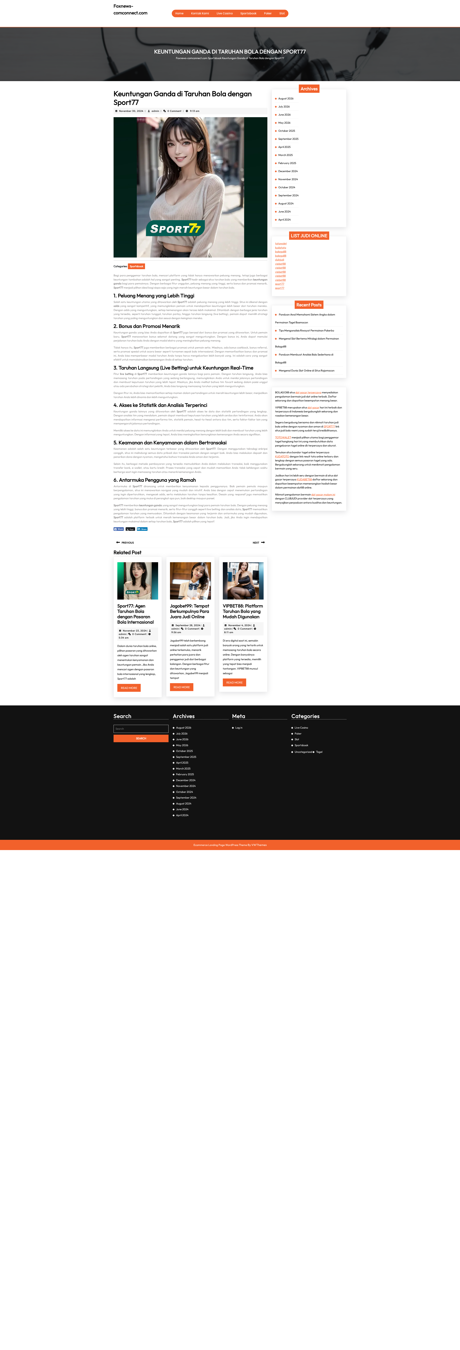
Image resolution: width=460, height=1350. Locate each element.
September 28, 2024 (188, 625)
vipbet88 (280, 263)
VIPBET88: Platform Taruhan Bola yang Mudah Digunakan (243, 611)
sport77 (279, 284)
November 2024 (288, 179)
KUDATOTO (282, 456)
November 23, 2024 (135, 630)
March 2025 (285, 155)
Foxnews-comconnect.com (191, 58)
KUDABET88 (304, 479)
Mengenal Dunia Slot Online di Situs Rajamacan (306, 370)
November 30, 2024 (131, 110)
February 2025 (287, 163)
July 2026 (284, 106)
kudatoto (280, 247)
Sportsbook (248, 13)
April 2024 (284, 219)
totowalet (281, 243)
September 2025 (288, 139)
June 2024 (284, 211)
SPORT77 (329, 426)
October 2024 (286, 187)
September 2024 (288, 195)
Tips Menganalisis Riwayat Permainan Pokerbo (306, 330)
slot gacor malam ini (323, 494)
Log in (238, 727)
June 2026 (284, 114)
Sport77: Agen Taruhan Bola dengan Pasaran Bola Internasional (135, 614)
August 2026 (285, 98)
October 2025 (286, 130)
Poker (268, 13)
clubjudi (279, 259)
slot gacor (313, 407)
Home (179, 13)
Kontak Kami (200, 13)
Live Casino (225, 13)
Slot (282, 13)
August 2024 (286, 203)
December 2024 (288, 171)
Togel (319, 752)
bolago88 (280, 251)
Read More (131, 689)
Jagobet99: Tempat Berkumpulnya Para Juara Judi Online (189, 611)
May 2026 (284, 122)
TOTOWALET (283, 437)
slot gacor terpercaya (308, 392)
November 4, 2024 (239, 625)
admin (155, 110)
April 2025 (284, 147)
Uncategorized (303, 752)
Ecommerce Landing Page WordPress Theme (220, 845)
